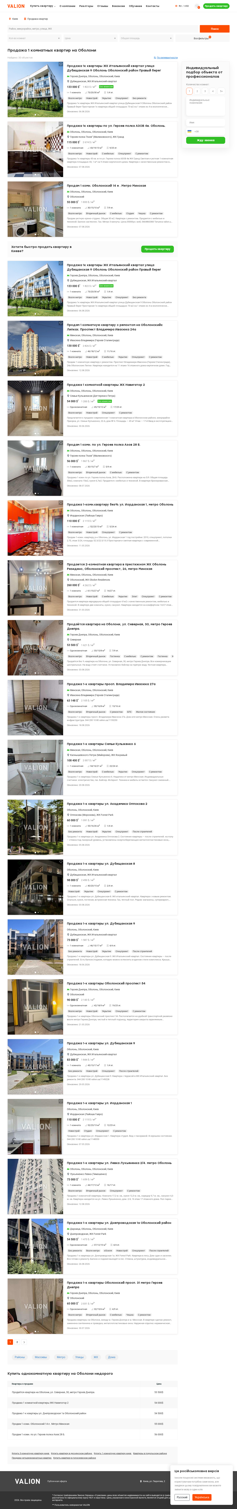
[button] (58, 91)
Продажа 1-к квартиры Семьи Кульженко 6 (101, 744)
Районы (20, 1357)
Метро (61, 1357)
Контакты (152, 6)
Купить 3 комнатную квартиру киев (31, 1453)
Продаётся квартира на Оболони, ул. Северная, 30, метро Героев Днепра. (119, 626)
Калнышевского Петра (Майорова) (90, 755)
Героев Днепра (78, 76)
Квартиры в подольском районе (150, 1453)
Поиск (215, 28)
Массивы (41, 1357)
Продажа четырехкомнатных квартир (32, 1458)
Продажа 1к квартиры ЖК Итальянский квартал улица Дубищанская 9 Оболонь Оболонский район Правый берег (114, 68)
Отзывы (102, 6)
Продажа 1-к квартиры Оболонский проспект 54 (106, 983)
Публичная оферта (57, 1481)
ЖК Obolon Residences (97, 579)
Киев (117, 76)
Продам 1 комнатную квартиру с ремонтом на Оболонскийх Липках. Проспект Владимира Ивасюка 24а (115, 327)
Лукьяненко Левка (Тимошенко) (88, 1174)
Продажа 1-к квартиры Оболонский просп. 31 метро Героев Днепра (114, 1285)
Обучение (135, 6)
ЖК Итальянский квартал (102, 81)
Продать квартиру (216, 6)
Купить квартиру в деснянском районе (71, 1453)
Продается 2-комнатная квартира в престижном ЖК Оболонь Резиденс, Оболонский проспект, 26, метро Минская (116, 567)
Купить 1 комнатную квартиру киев (113, 1453)
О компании (67, 6)
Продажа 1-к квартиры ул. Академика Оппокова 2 (107, 804)
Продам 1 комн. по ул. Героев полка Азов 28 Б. (104, 444)
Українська (202, 1497)
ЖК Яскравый (119, 755)
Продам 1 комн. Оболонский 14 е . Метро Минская (106, 185)
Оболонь (93, 76)
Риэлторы (86, 6)
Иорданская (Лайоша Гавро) (86, 515)
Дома (111, 1357)
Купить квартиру (41, 5)
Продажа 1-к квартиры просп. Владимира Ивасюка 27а (111, 684)
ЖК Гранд (118, 136)
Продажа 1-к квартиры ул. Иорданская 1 (99, 1103)
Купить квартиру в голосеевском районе (74, 1458)
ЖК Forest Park (104, 814)
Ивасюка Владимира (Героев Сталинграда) (95, 340)
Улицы (79, 1357)
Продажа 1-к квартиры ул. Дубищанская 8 (101, 863)
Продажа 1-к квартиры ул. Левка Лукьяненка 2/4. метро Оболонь (119, 1163)
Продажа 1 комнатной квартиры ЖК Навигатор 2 (106, 385)
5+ (221, 91)
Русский (182, 1497)
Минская (75, 335)
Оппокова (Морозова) (82, 814)
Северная (75, 639)
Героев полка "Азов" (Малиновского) (91, 136)
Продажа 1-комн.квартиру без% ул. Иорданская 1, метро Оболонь (120, 504)
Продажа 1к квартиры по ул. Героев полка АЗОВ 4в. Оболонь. (116, 126)
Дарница (75, 1229)
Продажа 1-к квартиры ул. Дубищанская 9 (101, 923)
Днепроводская (79, 1234)
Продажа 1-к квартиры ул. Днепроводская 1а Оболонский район (119, 1223)
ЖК (96, 1357)
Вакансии (118, 6)
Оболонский (106, 76)
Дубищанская (78, 81)
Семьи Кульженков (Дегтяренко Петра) (92, 395)
